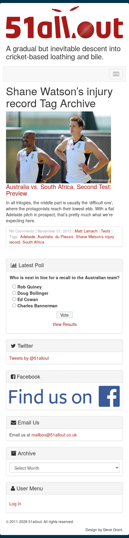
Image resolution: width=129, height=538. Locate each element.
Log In (15, 504)
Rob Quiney (29, 287)
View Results (64, 324)
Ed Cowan (27, 299)
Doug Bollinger (32, 293)
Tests (105, 231)
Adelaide (27, 236)
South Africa (33, 242)
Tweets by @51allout (29, 358)
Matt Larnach (86, 231)
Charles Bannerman (37, 306)
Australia (45, 236)
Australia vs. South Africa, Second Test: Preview (58, 189)
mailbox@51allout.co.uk (54, 435)
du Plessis (64, 236)
